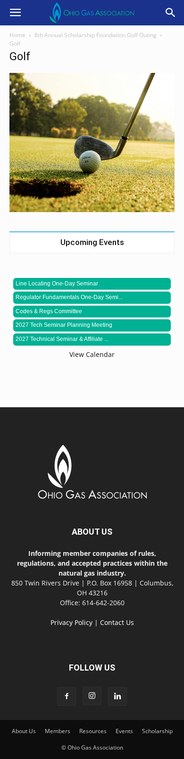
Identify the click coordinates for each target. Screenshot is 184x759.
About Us (24, 731)
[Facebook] (66, 696)
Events (124, 731)
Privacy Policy (71, 622)
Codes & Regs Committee (49, 311)
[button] (15, 12)
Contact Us (117, 622)
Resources (93, 731)
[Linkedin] (117, 696)
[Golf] (92, 209)
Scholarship (157, 731)
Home (17, 35)
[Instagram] (92, 696)
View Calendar (92, 354)
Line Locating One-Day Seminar (57, 283)
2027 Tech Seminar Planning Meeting (64, 325)
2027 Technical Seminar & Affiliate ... (62, 339)
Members (57, 731)
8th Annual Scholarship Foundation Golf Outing (95, 35)
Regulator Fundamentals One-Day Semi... (69, 297)
